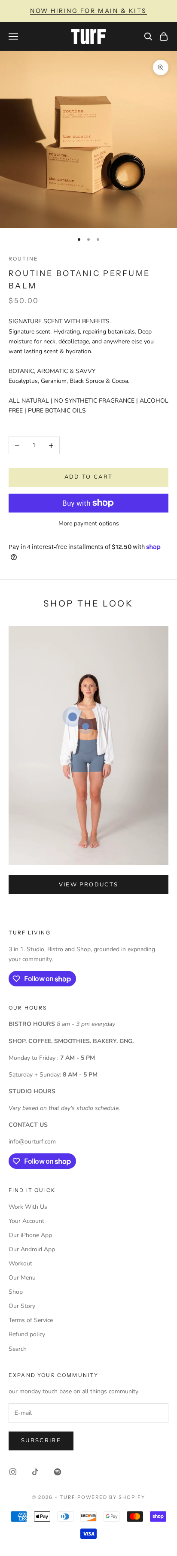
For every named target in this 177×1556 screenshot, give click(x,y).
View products (88, 885)
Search (18, 1349)
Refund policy (27, 1334)
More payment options (88, 523)
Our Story (22, 1306)
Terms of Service (31, 1320)
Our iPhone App (30, 1235)
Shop (16, 1292)
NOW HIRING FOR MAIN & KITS (88, 11)
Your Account (26, 1221)
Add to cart (88, 477)
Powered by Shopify (111, 1497)
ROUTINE (23, 258)
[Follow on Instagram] (13, 1472)
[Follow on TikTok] (35, 1472)
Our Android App (32, 1249)
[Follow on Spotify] (57, 1472)
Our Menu (22, 1278)
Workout (20, 1263)
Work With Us (28, 1207)
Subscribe (41, 1440)
